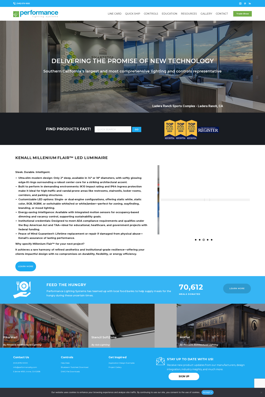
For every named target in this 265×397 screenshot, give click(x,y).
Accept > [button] (207, 392)
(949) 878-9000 (23, 3)
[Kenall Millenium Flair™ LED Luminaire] (203, 200)
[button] (195, 240)
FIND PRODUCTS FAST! (68, 129)
